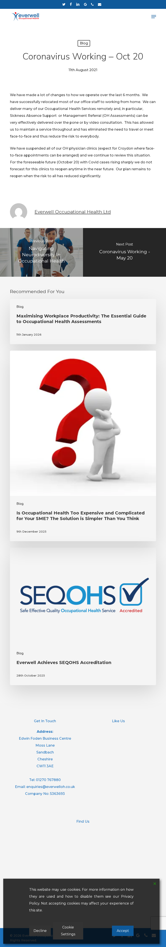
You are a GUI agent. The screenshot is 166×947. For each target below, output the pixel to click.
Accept (123, 931)
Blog (84, 43)
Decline (40, 931)
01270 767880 (48, 780)
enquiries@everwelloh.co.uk (50, 787)
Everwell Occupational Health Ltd (73, 211)
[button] (153, 16)
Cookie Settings (68, 930)
